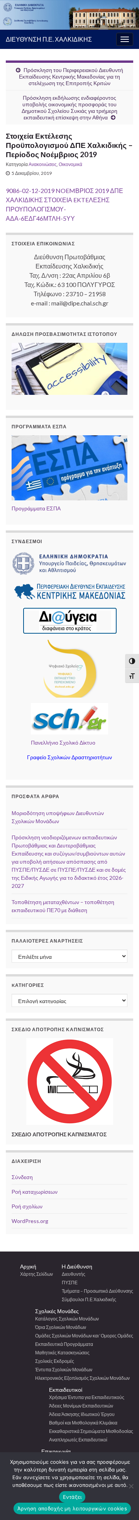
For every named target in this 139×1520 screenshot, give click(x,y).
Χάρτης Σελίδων (36, 1274)
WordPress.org (30, 1221)
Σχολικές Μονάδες (57, 1311)
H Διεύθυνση (77, 1266)
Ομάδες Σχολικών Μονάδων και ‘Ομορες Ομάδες (84, 1336)
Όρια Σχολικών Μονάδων (60, 1327)
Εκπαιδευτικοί (65, 1389)
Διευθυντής (73, 1274)
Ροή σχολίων (27, 1206)
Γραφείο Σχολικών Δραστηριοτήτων (69, 757)
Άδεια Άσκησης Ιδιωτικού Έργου (82, 1414)
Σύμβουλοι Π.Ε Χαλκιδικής (89, 1299)
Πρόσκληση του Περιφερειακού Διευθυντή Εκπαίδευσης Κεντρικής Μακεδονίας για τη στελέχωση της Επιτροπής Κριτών (71, 76)
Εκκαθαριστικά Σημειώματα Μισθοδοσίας (91, 1431)
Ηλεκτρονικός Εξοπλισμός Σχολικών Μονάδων (82, 1378)
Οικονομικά (70, 164)
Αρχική (28, 1266)
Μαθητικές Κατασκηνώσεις (62, 1353)
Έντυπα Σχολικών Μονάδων (63, 1369)
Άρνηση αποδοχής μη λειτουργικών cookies (72, 1508)
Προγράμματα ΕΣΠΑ (36, 508)
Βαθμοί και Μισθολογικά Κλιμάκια (83, 1423)
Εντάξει (72, 1497)
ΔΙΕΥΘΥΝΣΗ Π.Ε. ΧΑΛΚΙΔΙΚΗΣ (49, 39)
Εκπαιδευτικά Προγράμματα (64, 1344)
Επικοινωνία (56, 1451)
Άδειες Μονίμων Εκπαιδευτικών (81, 1406)
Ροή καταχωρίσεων (35, 1191)
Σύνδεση (22, 1177)
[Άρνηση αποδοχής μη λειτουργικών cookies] (131, 1486)
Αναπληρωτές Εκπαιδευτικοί (78, 1440)
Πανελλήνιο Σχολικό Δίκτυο (63, 742)
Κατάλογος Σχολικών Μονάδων (67, 1319)
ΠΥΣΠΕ (70, 1282)
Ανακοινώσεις (43, 164)
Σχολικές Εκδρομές (54, 1361)
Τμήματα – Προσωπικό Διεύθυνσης (97, 1291)
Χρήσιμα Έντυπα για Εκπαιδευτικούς (86, 1397)
